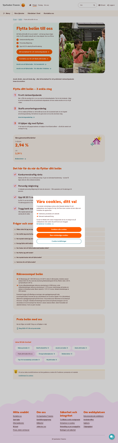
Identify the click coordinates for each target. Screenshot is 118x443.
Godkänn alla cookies (59, 229)
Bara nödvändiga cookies (59, 235)
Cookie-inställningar (59, 241)
